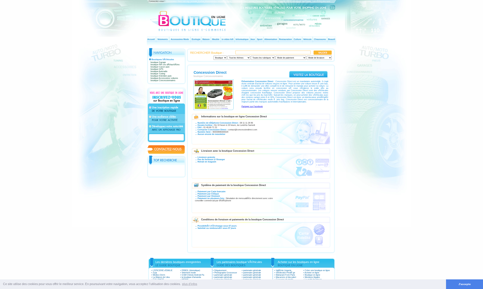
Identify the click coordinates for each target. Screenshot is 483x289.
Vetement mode (189, 272)
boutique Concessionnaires (163, 80)
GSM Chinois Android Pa (193, 275)
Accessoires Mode (180, 39)
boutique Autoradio (159, 71)
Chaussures (320, 39)
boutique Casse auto (160, 67)
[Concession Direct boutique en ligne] (214, 109)
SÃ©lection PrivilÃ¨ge (285, 272)
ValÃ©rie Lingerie (283, 270)
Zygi (155, 272)
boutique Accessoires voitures (164, 78)
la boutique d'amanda (191, 277)
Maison (206, 39)
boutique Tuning (158, 73)
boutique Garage (158, 62)
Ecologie (196, 39)
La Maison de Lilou (161, 277)
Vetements (162, 39)
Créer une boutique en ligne (317, 270)
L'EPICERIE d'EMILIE (162, 270)
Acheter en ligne (312, 272)
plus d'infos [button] (189, 284)
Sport (259, 39)
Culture (297, 39)
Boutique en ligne (312, 275)
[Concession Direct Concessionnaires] (308, 76)
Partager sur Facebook (252, 106)
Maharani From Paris (285, 275)
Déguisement (220, 270)
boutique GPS (157, 69)
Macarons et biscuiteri (286, 277)
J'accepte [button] (464, 284)
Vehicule (307, 39)
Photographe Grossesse (225, 272)
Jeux (252, 39)
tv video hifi (227, 39)
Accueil (151, 39)
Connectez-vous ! (157, 1)
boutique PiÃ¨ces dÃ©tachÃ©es (165, 64)
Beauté (331, 39)
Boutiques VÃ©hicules (163, 59)
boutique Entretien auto (161, 76)
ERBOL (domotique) (191, 270)
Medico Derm (159, 275)
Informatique (242, 39)
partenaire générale (223, 275)
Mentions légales (312, 277)
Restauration (285, 39)
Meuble (215, 39)
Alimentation (270, 39)
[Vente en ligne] (193, 27)
